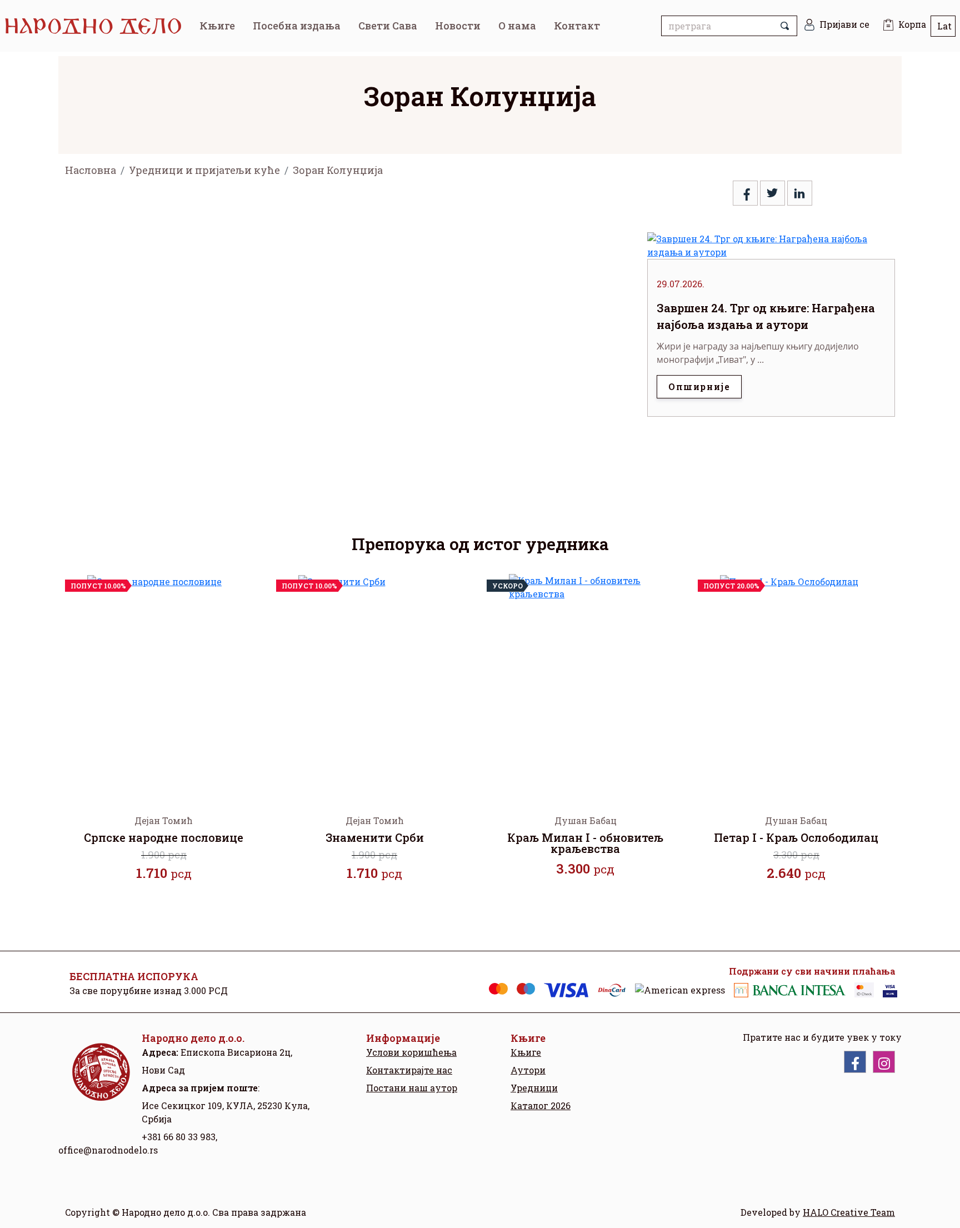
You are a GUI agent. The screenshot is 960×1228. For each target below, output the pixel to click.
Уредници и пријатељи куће (204, 170)
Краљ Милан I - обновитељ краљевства (585, 843)
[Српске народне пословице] (164, 685)
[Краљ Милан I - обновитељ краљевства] (585, 685)
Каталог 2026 (541, 1105)
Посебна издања (297, 25)
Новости (458, 25)
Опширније (699, 386)
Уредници (534, 1088)
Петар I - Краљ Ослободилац (796, 837)
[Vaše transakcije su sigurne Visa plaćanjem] (890, 989)
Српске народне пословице (163, 837)
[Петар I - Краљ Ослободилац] (796, 685)
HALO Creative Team (849, 1212)
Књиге (217, 25)
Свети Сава (387, 25)
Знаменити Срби (375, 837)
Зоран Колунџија (338, 170)
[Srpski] (943, 26)
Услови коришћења (411, 1052)
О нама (517, 25)
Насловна (90, 170)
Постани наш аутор (411, 1088)
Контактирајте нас (409, 1070)
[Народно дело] (97, 26)
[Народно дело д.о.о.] (100, 1081)
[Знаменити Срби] (375, 685)
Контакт (577, 25)
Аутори (528, 1070)
